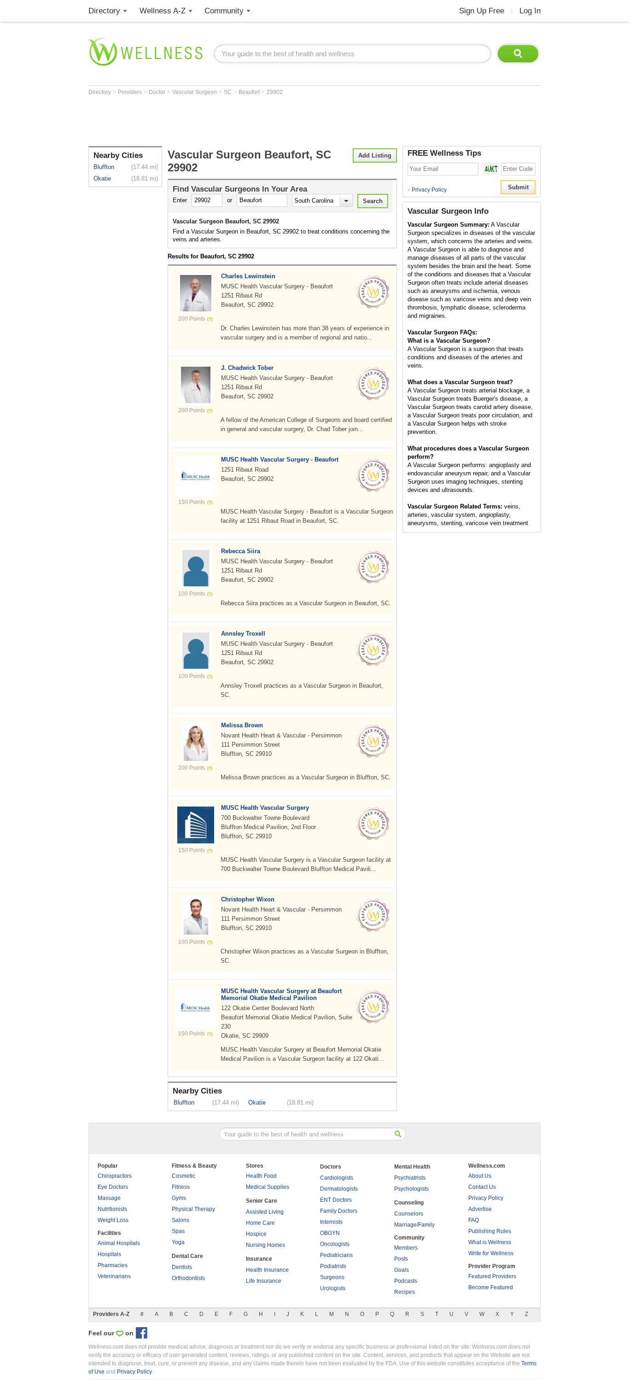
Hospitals (109, 1254)
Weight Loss (113, 1220)
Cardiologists (336, 1178)
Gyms (179, 1198)
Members (406, 1248)
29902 (275, 92)
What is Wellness (489, 1242)
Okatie (102, 178)
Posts (401, 1259)
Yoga (178, 1242)
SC (228, 92)
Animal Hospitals (119, 1243)
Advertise (480, 1209)
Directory (104, 10)
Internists (331, 1222)
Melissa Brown (242, 725)
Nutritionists (112, 1209)
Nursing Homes (265, 1245)
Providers (130, 92)
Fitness (181, 1187)
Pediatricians (336, 1255)
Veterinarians (114, 1276)
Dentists (182, 1267)
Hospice (256, 1234)
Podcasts (405, 1281)
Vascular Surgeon (195, 92)
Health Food (261, 1176)
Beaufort (250, 92)
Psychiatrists (409, 1178)
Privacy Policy (427, 190)
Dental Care (187, 1256)
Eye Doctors (113, 1187)
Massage (109, 1198)
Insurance (259, 1259)
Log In (530, 10)
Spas (178, 1231)
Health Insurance (267, 1270)
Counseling (409, 1202)
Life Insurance (263, 1281)
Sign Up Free (481, 10)
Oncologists (334, 1244)
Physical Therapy (193, 1209)
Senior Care (261, 1201)
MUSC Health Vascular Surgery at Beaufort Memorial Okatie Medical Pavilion (281, 994)
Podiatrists (333, 1266)
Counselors (408, 1213)
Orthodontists (188, 1278)
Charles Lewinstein (248, 276)
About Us (479, 1176)
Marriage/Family (414, 1225)
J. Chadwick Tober (247, 367)
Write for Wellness (490, 1253)
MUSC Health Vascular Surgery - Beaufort (279, 459)
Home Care (260, 1223)
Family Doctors (338, 1211)
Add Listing (374, 155)
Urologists (332, 1288)
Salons (180, 1220)
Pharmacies (113, 1265)
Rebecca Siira (240, 551)
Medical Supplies (267, 1187)
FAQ (473, 1220)
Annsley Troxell (243, 633)
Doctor (158, 92)
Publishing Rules (489, 1231)
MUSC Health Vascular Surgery (265, 807)
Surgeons (332, 1277)
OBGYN (330, 1233)
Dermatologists (339, 1189)
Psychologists (411, 1189)
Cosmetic (183, 1176)
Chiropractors (115, 1176)
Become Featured (490, 1287)
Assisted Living (265, 1212)
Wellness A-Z (163, 10)
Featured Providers (492, 1276)
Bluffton (103, 167)
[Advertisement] (256, 120)
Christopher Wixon (247, 899)
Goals (401, 1270)
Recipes (404, 1292)
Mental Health (412, 1167)
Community (224, 10)
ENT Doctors (336, 1200)
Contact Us (482, 1187)
